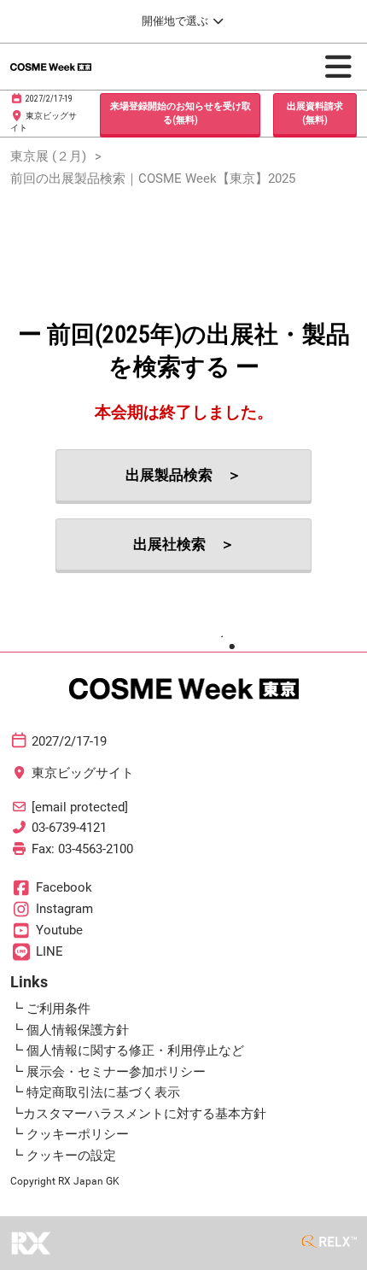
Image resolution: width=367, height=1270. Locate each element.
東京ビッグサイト (83, 773)
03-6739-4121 (69, 827)
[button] (179, 114)
